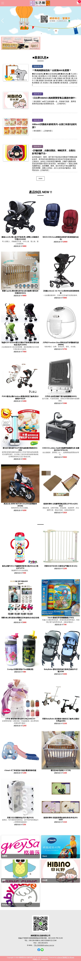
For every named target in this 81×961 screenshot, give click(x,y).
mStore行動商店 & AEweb (65, 957)
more (40, 178)
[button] (39, 33)
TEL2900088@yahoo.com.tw (44, 945)
